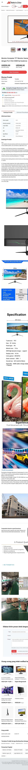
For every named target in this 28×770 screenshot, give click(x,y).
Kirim (14, 651)
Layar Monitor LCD (18, 753)
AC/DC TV (17, 733)
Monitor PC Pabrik (18, 750)
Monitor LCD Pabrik (7, 750)
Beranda (3, 10)
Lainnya (3, 756)
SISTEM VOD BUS (5, 736)
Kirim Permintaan (14, 72)
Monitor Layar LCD (7, 753)
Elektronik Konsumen (10, 10)
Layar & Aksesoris (19, 10)
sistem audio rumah (5, 733)
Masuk (3, 106)
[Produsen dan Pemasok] (14, 2)
